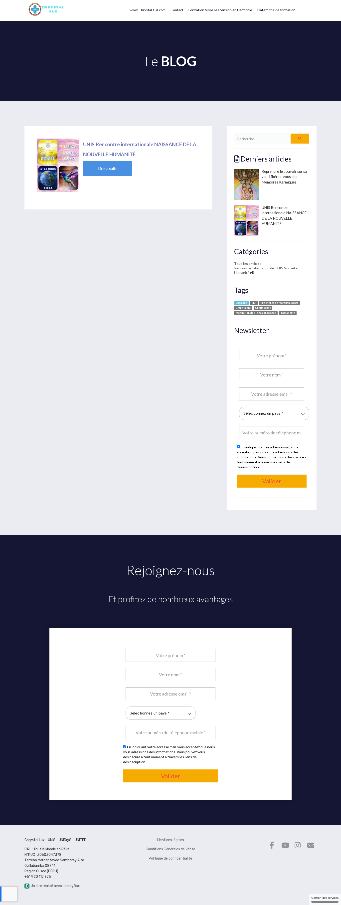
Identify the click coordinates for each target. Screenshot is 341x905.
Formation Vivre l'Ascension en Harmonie (220, 10)
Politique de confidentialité (170, 858)
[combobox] (274, 413)
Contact (176, 10)
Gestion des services (325, 898)
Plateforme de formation (276, 10)
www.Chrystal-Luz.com (148, 10)
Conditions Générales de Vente (170, 849)
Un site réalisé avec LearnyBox (55, 886)
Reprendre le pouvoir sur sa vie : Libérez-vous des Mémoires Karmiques (284, 176)
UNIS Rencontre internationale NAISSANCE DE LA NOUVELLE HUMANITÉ (284, 215)
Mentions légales (170, 840)
